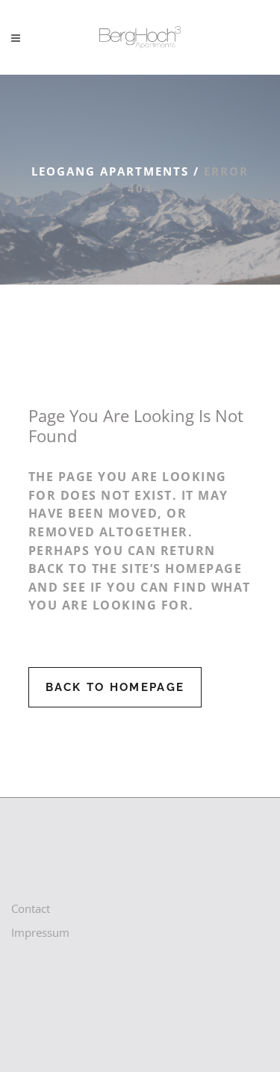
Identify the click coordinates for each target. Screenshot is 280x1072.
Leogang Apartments (110, 171)
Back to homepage (115, 687)
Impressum (40, 932)
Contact (30, 908)
